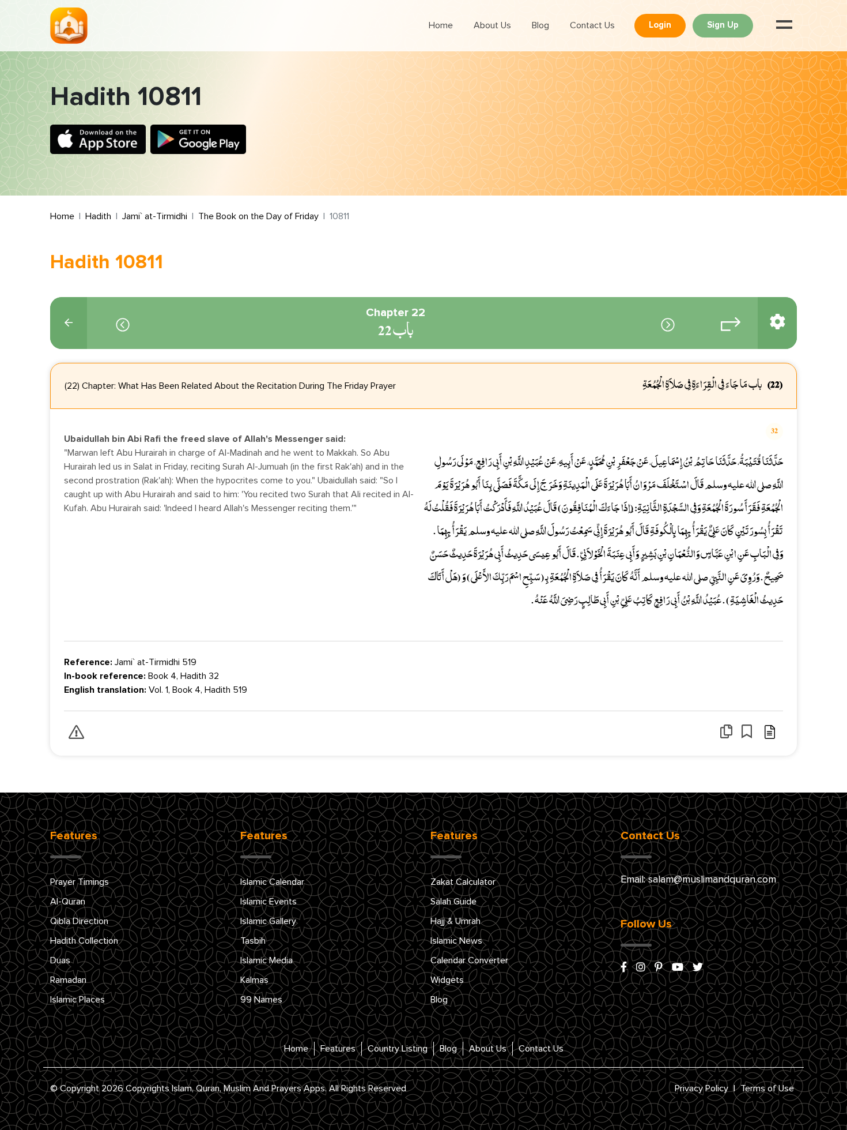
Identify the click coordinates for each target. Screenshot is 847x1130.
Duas (60, 960)
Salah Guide (453, 901)
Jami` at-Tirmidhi (154, 216)
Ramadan (68, 980)
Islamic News (456, 940)
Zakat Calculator (463, 882)
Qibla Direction (79, 921)
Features (338, 1048)
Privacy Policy (701, 1088)
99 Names (261, 999)
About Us (492, 25)
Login (660, 25)
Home (441, 25)
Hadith (98, 216)
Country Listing (398, 1048)
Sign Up (723, 25)
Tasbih (253, 940)
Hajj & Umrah (455, 921)
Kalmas (254, 980)
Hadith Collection (84, 940)
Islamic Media (266, 960)
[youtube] (677, 968)
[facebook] (624, 968)
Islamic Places (77, 999)
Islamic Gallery (268, 921)
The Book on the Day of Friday (258, 216)
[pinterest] (659, 968)
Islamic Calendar (272, 882)
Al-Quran (67, 901)
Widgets (447, 980)
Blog (540, 25)
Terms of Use (767, 1088)
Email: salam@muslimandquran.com (698, 879)
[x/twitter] (698, 968)
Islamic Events (268, 901)
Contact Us (592, 25)
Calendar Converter (469, 960)
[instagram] (640, 968)
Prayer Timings (79, 882)
